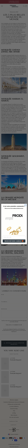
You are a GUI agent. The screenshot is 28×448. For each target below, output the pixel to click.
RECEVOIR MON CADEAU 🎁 (14, 241)
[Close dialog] (25, 205)
